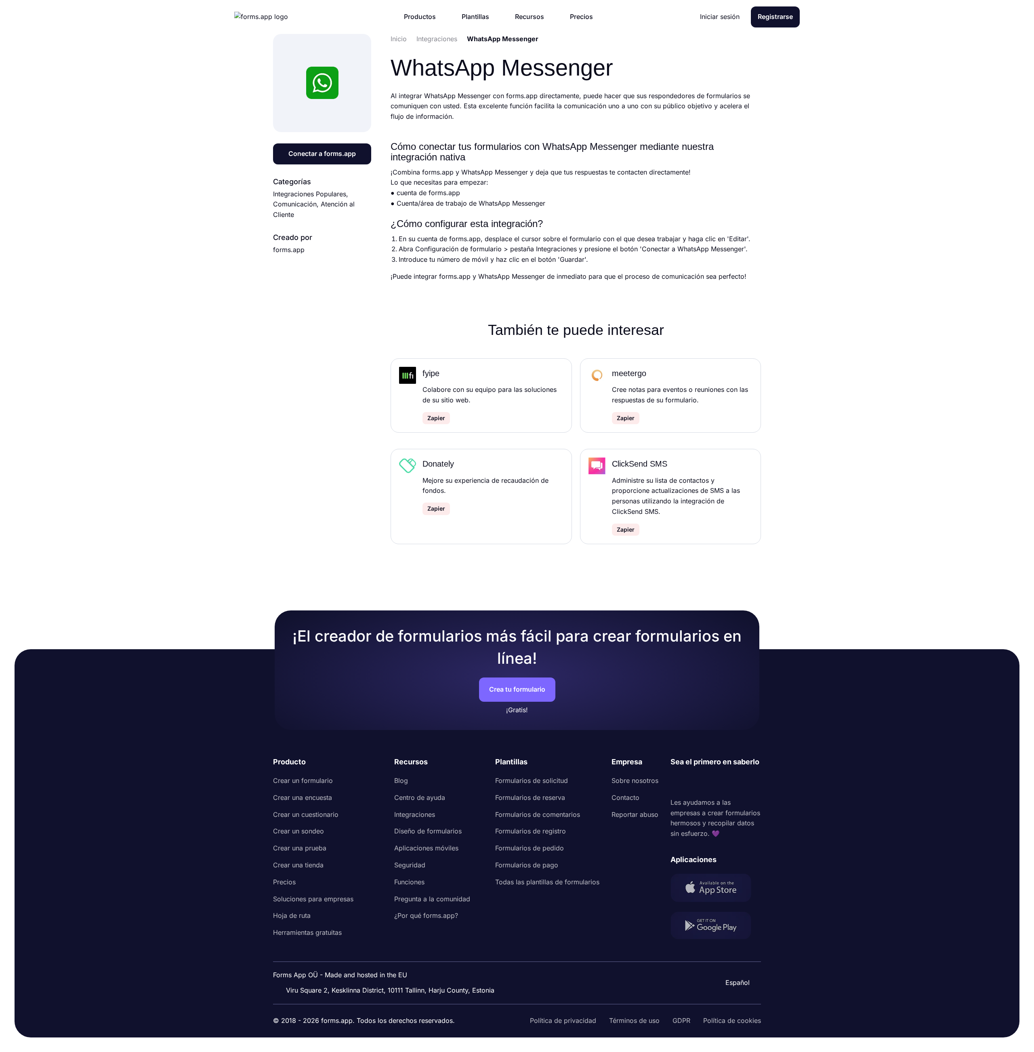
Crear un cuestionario (305, 814)
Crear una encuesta (302, 797)
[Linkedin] (676, 782)
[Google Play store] (715, 927)
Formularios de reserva (530, 797)
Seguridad (409, 865)
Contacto (625, 797)
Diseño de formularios (428, 831)
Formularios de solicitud (531, 780)
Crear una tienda (298, 865)
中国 (733, 961)
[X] (712, 782)
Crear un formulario (303, 780)
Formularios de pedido (529, 848)
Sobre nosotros (635, 780)
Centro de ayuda (419, 797)
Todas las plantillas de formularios (547, 882)
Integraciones (414, 814)
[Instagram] (694, 782)
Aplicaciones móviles (426, 848)
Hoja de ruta (292, 915)
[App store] (715, 889)
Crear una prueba (299, 848)
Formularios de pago (526, 865)
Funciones (409, 882)
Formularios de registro (530, 831)
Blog (401, 780)
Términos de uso (634, 1020)
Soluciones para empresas (313, 899)
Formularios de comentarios (537, 814)
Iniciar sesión (720, 17)
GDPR (681, 1020)
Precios (284, 882)
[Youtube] (730, 782)
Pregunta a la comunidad (432, 899)
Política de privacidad (563, 1020)
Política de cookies (732, 1020)
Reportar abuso (635, 814)
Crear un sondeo (298, 831)
